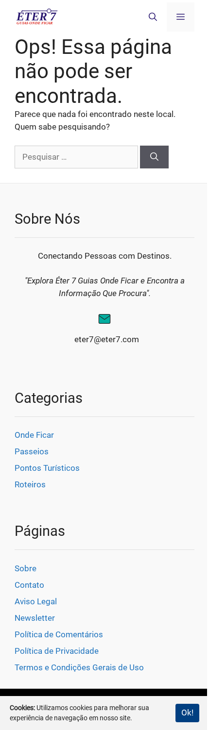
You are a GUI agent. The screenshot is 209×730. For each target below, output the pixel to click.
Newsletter (35, 618)
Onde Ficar (34, 435)
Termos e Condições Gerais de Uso (79, 667)
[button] (153, 17)
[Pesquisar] (154, 157)
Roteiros (30, 484)
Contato (29, 585)
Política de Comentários (59, 634)
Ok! (187, 712)
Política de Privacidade (57, 651)
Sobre (25, 568)
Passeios (32, 451)
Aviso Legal (36, 601)
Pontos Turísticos (47, 468)
